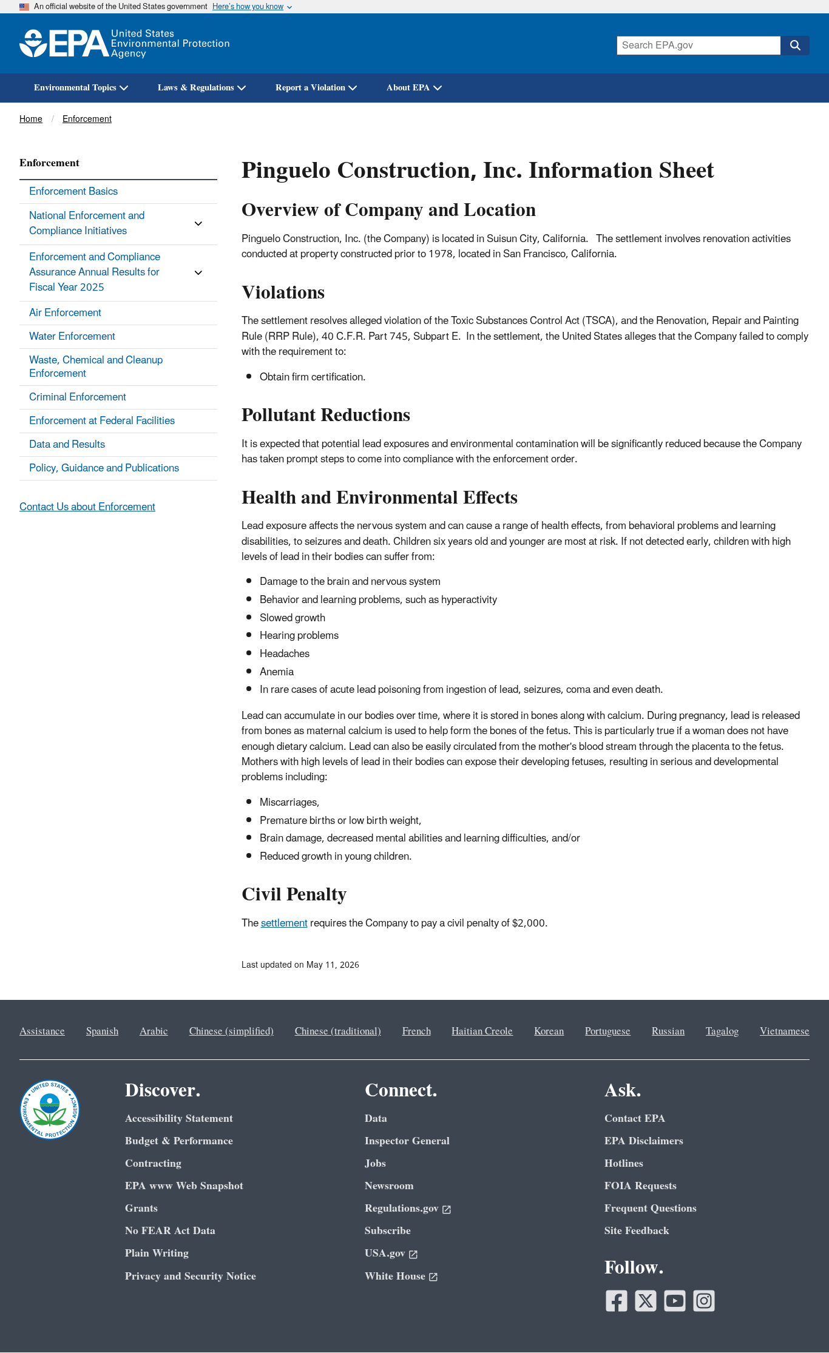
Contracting (153, 1163)
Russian (668, 1031)
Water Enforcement (72, 337)
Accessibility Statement (179, 1118)
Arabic (154, 1031)
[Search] (795, 45)
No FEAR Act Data (170, 1230)
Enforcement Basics (73, 192)
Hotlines (623, 1163)
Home (30, 119)
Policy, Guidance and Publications (104, 468)
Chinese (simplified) (231, 1031)
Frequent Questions (650, 1208)
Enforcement (87, 119)
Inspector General (407, 1141)
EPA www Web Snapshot (184, 1185)
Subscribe (388, 1230)
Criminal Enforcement (77, 397)
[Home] (124, 43)
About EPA (408, 87)
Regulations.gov (402, 1208)
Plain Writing (157, 1253)
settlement (284, 923)
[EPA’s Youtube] (675, 1301)
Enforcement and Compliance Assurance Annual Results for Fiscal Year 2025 (94, 272)
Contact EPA (635, 1118)
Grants (141, 1208)
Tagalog (722, 1031)
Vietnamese (785, 1031)
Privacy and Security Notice (190, 1276)
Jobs (375, 1163)
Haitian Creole (482, 1031)
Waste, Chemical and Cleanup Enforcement (96, 367)
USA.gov (385, 1253)
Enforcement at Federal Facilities (102, 421)
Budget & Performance (179, 1141)
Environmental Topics (75, 87)
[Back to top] (795, 1319)
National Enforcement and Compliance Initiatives (86, 223)
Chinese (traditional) (338, 1031)
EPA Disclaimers (643, 1141)
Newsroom (389, 1185)
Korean (549, 1031)
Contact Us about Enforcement (87, 507)
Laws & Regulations (196, 87)
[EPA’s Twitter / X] (646, 1301)
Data (376, 1118)
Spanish (102, 1031)
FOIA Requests (640, 1185)
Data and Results (67, 445)
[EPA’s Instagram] (704, 1301)
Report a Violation (310, 87)
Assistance (42, 1031)
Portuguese (608, 1031)
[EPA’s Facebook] (616, 1301)
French (416, 1031)
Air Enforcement (65, 313)
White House (395, 1276)
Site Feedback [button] (636, 1230)
